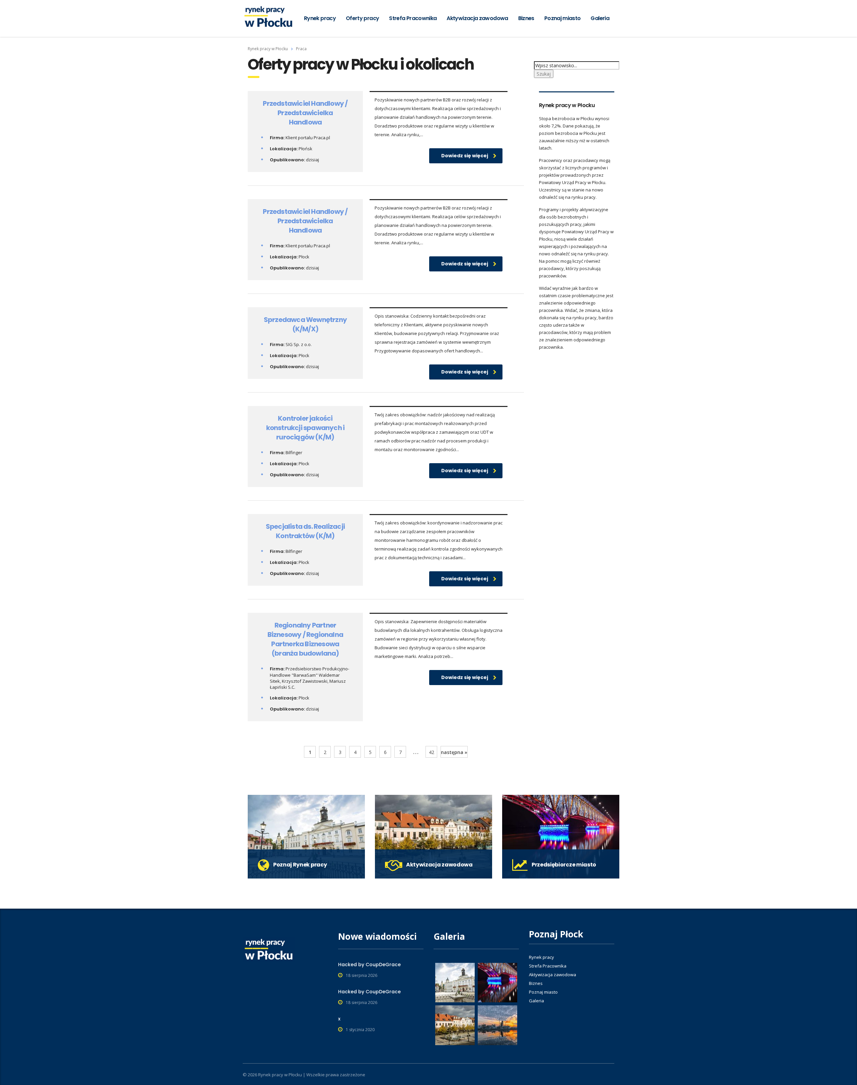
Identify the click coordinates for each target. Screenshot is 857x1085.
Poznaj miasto (562, 18)
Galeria (600, 18)
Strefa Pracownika (413, 18)
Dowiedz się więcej (464, 155)
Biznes (526, 18)
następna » (454, 752)
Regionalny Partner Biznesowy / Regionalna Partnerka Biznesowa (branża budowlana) (305, 639)
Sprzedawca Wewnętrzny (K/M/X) (305, 324)
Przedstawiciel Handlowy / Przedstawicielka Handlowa (305, 113)
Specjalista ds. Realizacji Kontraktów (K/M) (305, 531)
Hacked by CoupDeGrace (369, 964)
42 (431, 752)
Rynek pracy (320, 18)
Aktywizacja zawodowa (477, 18)
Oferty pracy (362, 18)
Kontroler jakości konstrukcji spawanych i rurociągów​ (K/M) (305, 428)
